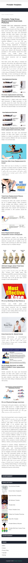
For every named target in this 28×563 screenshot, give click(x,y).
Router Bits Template (13, 518)
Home (3, 14)
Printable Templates (14, 5)
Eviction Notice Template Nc (15, 491)
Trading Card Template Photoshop (16, 514)
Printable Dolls (12, 504)
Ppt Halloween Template (14, 500)
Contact (4, 548)
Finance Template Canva (14, 509)
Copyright (4, 552)
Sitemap (4, 555)
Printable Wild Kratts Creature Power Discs (17, 529)
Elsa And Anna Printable (14, 486)
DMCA (3, 545)
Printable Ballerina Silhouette (15, 523)
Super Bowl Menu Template (15, 495)
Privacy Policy (5, 550)
